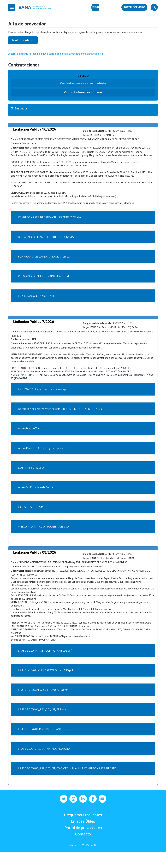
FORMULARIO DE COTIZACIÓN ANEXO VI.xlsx (44, 256)
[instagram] (73, 799)
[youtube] (102, 799)
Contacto (83, 834)
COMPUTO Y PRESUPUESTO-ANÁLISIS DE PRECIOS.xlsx (49, 217)
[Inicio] (35, 7)
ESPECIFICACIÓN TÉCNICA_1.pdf (36, 295)
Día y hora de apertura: (95, 131)
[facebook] (93, 799)
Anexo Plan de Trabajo (30, 428)
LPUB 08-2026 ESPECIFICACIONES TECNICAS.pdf (45, 670)
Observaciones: (19, 147)
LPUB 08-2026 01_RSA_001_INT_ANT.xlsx (42, 729)
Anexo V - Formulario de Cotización (37, 487)
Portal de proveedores (83, 828)
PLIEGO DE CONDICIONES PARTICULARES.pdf (44, 276)
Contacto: (16, 143)
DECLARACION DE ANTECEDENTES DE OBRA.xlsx (46, 237)
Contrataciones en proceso (83, 92)
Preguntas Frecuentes (83, 815)
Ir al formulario (23, 40)
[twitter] (63, 799)
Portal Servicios (124, 7)
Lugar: (86, 135)
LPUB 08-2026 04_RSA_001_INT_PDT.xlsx (42, 709)
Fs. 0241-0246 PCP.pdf (30, 507)
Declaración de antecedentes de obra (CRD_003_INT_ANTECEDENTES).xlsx (60, 408)
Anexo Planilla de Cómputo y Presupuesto (41, 448)
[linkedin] (83, 799)
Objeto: (15, 139)
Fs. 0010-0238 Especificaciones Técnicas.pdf (43, 389)
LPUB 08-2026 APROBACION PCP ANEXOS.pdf (44, 650)
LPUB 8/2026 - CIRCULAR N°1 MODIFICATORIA (44, 748)
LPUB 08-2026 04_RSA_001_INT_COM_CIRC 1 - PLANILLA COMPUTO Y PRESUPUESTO (67, 768)
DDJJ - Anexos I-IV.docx (31, 467)
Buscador (21, 108)
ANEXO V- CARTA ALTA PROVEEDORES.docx (43, 526)
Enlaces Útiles (83, 821)
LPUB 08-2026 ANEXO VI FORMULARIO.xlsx (43, 689)
